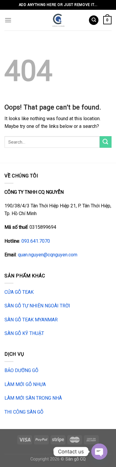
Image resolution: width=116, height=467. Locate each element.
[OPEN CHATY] (99, 452)
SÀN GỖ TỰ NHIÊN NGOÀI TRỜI (37, 306)
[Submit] (106, 142)
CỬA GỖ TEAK (19, 292)
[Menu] (8, 20)
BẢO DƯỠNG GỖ (21, 370)
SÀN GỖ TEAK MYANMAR (31, 320)
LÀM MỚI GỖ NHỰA (25, 384)
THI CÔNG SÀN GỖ (23, 412)
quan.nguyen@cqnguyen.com (47, 255)
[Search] (93, 20)
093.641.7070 (35, 241)
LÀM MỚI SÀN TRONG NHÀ (33, 398)
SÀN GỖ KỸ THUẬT (24, 333)
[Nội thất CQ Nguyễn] (58, 20)
